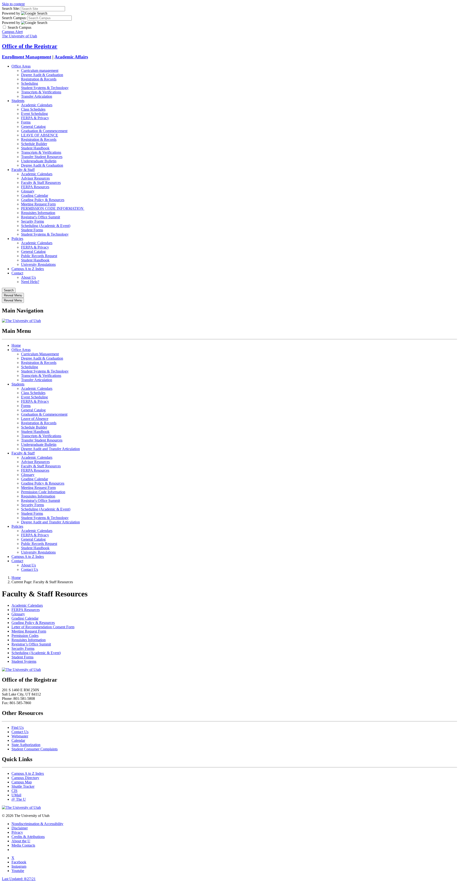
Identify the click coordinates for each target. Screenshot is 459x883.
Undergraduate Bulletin (38, 161)
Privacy (17, 832)
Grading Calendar (34, 195)
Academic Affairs (71, 56)
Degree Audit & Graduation (42, 75)
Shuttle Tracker (22, 786)
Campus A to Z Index (27, 269)
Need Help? (30, 282)
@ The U (18, 799)
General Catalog (33, 127)
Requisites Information (38, 213)
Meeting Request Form (38, 204)
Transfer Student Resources (41, 157)
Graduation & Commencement (44, 131)
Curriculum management (39, 70)
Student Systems (23, 661)
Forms (26, 122)
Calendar (18, 740)
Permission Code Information (43, 492)
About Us (28, 277)
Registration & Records (38, 79)
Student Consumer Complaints (34, 749)
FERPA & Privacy (35, 118)
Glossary (27, 191)
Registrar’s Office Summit (31, 644)
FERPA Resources (35, 187)
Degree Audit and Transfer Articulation (50, 449)
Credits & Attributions (28, 837)
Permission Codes (24, 636)
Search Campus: (14, 18)
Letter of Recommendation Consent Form (42, 627)
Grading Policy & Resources (42, 200)
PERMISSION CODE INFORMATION (52, 208)
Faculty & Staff (23, 170)
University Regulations (38, 264)
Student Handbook (35, 148)
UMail (16, 795)
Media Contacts (23, 845)
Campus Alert (12, 32)
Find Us (17, 727)
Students (17, 101)
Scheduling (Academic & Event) (45, 226)
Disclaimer (19, 828)
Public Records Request (39, 256)
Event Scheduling (34, 114)
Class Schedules (33, 109)
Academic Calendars (36, 105)
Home (16, 345)
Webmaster (19, 736)
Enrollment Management (26, 56)
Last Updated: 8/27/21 (19, 879)
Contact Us (29, 569)
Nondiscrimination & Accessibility (37, 824)
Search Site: (11, 8)
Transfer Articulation (36, 96)
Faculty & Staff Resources (41, 183)
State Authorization (25, 745)
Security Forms (32, 221)
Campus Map (21, 782)
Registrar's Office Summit (40, 217)
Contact (17, 273)
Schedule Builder (34, 144)
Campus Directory (25, 778)
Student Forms (32, 230)
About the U (20, 841)
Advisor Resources (35, 178)
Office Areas (21, 66)
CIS (14, 791)
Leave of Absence (34, 419)
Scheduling (29, 83)
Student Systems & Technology (45, 88)
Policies (17, 239)
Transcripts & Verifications (41, 92)
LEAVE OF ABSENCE (39, 135)
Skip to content (13, 4)
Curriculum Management (40, 354)
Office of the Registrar (29, 46)
